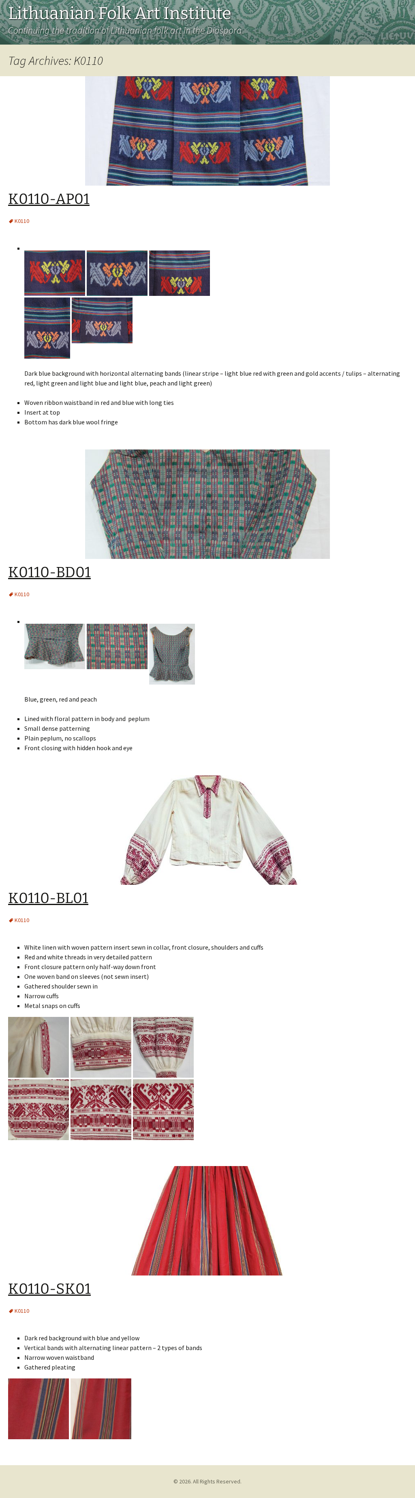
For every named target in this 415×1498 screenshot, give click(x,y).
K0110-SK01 (49, 1289)
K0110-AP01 (49, 199)
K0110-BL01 (48, 898)
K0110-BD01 (49, 572)
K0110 (22, 221)
